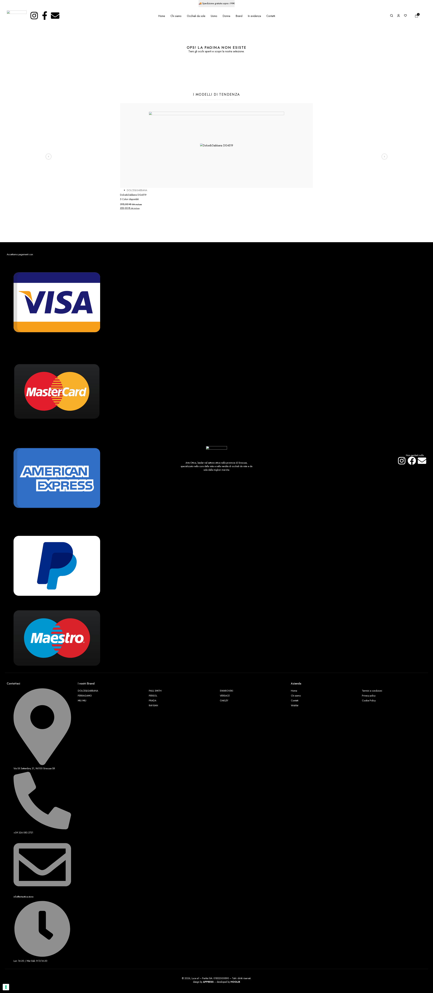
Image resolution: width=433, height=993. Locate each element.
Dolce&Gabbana (88, 690)
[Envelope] (55, 15)
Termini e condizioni (372, 690)
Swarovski (226, 690)
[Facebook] (412, 460)
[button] (48, 156)
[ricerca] (391, 15)
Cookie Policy (369, 700)
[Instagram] (34, 15)
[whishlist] (405, 15)
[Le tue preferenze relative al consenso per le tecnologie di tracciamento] (6, 987)
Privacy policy (368, 695)
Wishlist (294, 705)
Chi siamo (296, 695)
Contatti (294, 700)
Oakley (224, 700)
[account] (398, 15)
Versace (225, 695)
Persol (153, 695)
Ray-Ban (153, 705)
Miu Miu (82, 700)
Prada (152, 700)
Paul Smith (155, 690)
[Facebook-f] (44, 15)
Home (294, 690)
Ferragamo (85, 695)
